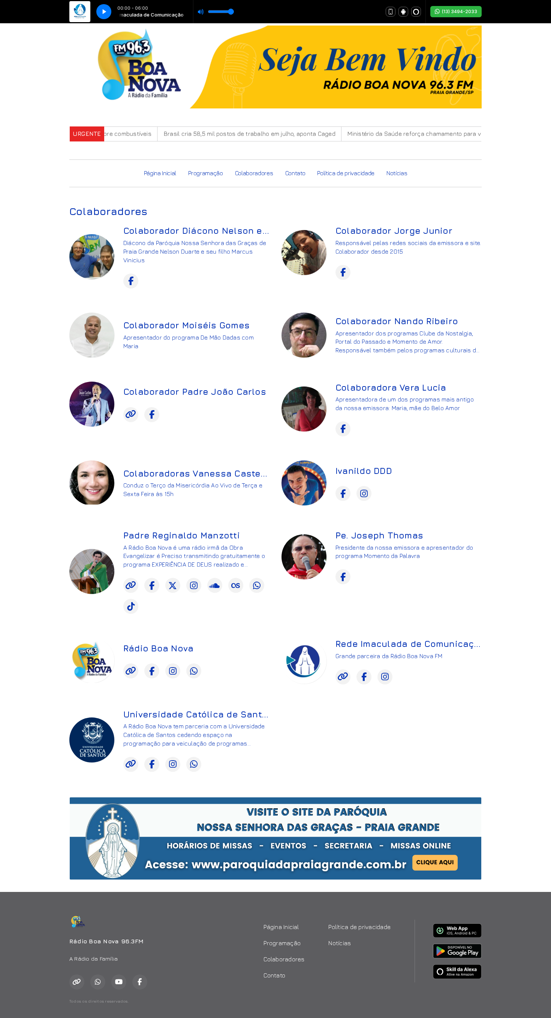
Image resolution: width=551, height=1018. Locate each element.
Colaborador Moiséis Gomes (186, 325)
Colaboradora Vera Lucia (390, 387)
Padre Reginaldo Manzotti (181, 535)
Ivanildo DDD (363, 471)
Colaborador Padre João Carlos (194, 391)
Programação (205, 173)
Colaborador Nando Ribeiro (396, 321)
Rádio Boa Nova (158, 648)
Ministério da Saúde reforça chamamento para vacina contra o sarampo (424, 133)
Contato (295, 173)
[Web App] (390, 12)
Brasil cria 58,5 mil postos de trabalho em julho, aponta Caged (226, 133)
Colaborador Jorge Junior (393, 231)
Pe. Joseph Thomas (379, 535)
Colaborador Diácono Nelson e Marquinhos (220, 231)
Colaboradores (254, 173)
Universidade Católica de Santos (198, 714)
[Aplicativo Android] (403, 12)
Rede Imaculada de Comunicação (410, 644)
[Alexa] (416, 12)
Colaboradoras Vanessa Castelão (199, 473)
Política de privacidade (345, 173)
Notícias (396, 173)
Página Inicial (160, 173)
